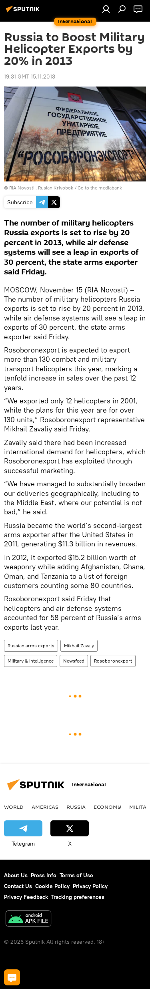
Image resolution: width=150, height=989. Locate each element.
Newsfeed (73, 661)
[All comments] (12, 977)
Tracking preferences (77, 896)
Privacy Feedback (26, 896)
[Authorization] (106, 9)
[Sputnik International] (24, 12)
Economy (107, 806)
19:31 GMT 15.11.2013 (29, 76)
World (14, 806)
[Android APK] (28, 919)
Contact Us (18, 886)
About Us (16, 875)
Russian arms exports (31, 646)
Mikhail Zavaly (79, 646)
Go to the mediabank (100, 188)
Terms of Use (76, 875)
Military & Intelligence (31, 661)
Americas (45, 806)
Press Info (43, 875)
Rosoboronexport (113, 661)
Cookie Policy (52, 886)
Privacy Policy (90, 886)
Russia (76, 806)
